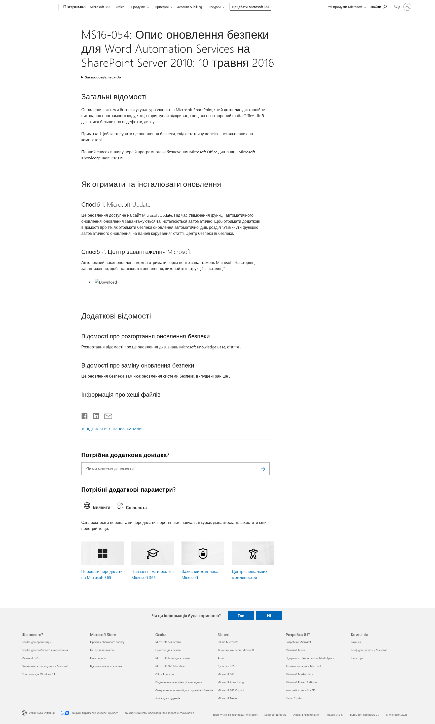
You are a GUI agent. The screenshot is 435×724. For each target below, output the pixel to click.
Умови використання (306, 714)
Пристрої (162, 7)
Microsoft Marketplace (299, 674)
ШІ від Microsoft (228, 642)
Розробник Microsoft (298, 642)
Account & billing (189, 7)
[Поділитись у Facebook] (84, 415)
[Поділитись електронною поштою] (106, 415)
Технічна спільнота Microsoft (304, 666)
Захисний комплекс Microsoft (236, 650)
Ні (269, 615)
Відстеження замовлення (106, 666)
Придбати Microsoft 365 (250, 7)
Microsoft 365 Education (170, 666)
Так (241, 615)
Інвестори (357, 658)
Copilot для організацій (36, 642)
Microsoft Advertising (231, 682)
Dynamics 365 (226, 666)
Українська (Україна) (42, 712)
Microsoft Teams (228, 698)
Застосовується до (103, 77)
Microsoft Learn (295, 650)
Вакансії (356, 642)
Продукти (138, 7)
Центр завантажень (102, 650)
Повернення (98, 658)
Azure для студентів (167, 698)
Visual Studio (294, 698)
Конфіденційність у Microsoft (369, 650)
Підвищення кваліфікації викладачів (178, 682)
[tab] (98, 506)
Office (120, 7)
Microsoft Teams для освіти (172, 658)
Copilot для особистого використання (45, 650)
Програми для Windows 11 (38, 674)
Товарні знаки (334, 714)
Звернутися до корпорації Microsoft (235, 714)
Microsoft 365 (100, 7)
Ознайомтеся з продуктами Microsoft (45, 666)
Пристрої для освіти (167, 650)
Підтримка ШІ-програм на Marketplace (310, 658)
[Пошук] (263, 468)
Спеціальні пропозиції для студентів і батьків (184, 690)
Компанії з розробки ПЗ (300, 690)
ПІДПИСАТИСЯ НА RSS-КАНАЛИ (113, 429)
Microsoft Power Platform (301, 682)
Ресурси (215, 7)
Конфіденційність (275, 714)
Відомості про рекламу (364, 714)
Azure (221, 658)
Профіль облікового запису (107, 642)
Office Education (165, 674)
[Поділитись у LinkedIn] (94, 415)
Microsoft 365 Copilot (231, 690)
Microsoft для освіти (168, 642)
